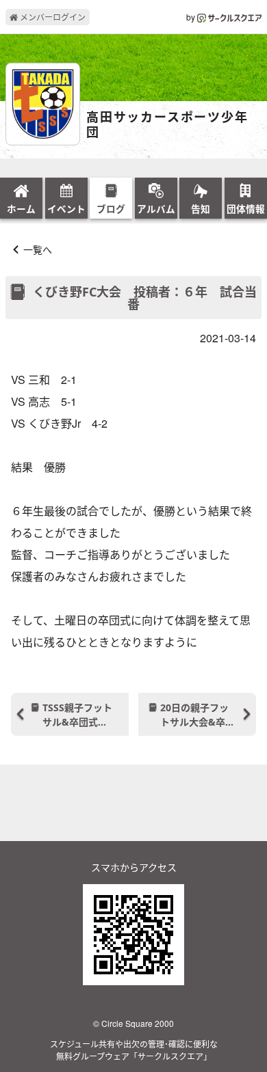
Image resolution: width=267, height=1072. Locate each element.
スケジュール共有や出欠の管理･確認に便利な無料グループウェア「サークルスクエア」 (134, 1050)
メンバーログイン (52, 17)
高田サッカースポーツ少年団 (167, 124)
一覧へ (37, 249)
